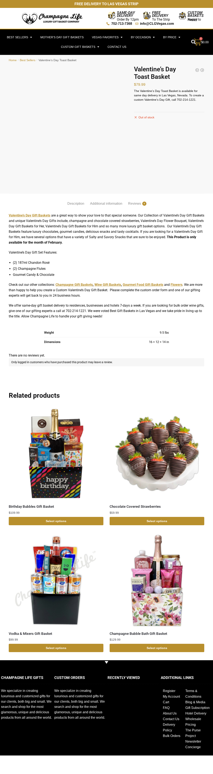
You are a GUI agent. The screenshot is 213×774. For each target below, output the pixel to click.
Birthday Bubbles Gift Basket (31, 506)
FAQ (166, 708)
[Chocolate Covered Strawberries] (157, 453)
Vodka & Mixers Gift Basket (30, 634)
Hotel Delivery (195, 713)
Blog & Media (195, 702)
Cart (166, 702)
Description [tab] (75, 203)
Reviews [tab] (134, 203)
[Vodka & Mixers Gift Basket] (56, 580)
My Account (171, 696)
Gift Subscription (197, 708)
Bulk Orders (171, 736)
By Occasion (141, 37)
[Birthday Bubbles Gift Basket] (56, 453)
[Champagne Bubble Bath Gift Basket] (157, 580)
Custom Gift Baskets (78, 46)
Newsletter (193, 741)
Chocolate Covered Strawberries (135, 506)
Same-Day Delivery (126, 14)
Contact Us (117, 46)
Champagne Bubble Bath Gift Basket (138, 634)
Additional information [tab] (106, 203)
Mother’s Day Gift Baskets (62, 37)
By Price (169, 37)
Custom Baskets (196, 14)
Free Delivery (160, 14)
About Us (170, 713)
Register (169, 691)
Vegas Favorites (105, 37)
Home (13, 60)
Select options (56, 521)
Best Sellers (27, 60)
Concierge (193, 747)
